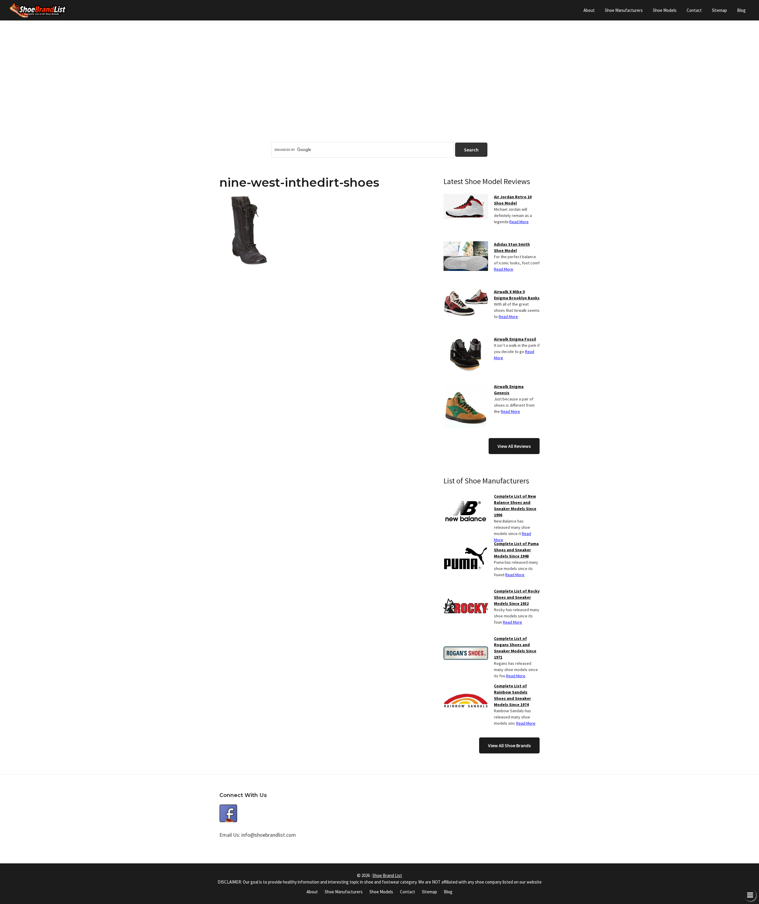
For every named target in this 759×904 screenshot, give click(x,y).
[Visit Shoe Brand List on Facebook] (228, 808)
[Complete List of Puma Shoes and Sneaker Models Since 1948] (466, 544)
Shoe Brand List (387, 875)
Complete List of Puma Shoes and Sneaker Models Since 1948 (516, 550)
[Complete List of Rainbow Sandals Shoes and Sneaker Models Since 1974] (466, 686)
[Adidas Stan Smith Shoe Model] (466, 245)
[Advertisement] (379, 91)
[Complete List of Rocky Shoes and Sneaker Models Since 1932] (466, 592)
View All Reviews (514, 446)
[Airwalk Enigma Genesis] (466, 387)
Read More (519, 221)
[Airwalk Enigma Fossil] (466, 340)
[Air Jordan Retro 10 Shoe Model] (466, 197)
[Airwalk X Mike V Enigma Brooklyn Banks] (466, 292)
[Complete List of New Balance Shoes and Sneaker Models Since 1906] (466, 497)
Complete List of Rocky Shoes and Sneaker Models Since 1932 (517, 597)
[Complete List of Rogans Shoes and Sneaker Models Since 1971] (466, 639)
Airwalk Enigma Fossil (515, 339)
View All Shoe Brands (509, 745)
